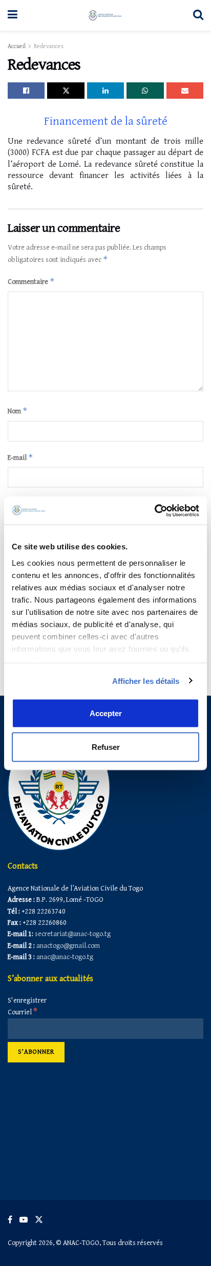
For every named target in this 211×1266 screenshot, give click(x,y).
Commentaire (31, 281)
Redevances (49, 46)
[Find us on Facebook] (10, 1220)
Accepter (106, 713)
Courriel (22, 1012)
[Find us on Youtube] (23, 1220)
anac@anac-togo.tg (64, 957)
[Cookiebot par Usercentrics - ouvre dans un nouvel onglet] (154, 510)
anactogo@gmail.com (68, 946)
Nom (18, 410)
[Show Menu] (12, 15)
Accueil (17, 46)
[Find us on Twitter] (39, 1220)
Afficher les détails (146, 680)
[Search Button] (198, 15)
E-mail (20, 457)
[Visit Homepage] (105, 15)
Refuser (106, 746)
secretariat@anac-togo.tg (73, 934)
